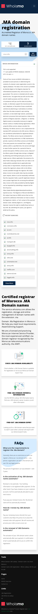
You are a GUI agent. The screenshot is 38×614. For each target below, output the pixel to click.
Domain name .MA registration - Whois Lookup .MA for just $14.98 (18, 568)
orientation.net (12, 262)
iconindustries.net (13, 234)
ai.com (9, 230)
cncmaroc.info (12, 226)
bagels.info (10, 277)
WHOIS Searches (6, 581)
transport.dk (11, 242)
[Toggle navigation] (34, 6)
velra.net (10, 258)
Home (3, 579)
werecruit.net (11, 273)
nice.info (10, 222)
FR (2, 598)
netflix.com (11, 270)
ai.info (9, 238)
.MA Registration (6, 593)
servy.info (10, 254)
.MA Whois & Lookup (7, 596)
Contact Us (4, 584)
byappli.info (11, 246)
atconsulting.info (12, 250)
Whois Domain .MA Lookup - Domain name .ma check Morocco (17, 563)
